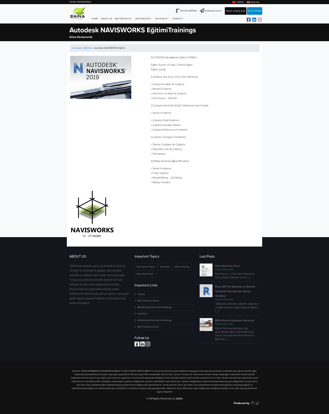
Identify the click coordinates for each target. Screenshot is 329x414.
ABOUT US (106, 18)
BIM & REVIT (161, 18)
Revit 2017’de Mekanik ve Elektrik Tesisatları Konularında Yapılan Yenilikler (235, 291)
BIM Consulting (182, 266)
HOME (95, 18)
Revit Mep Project (145, 274)
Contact (141, 294)
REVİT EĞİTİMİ (254, 11)
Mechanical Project (146, 266)
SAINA (179, 398)
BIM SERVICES (143, 18)
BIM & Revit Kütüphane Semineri (234, 320)
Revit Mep (165, 266)
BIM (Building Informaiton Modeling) (154, 307)
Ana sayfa (77, 48)
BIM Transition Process (148, 300)
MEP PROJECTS (123, 18)
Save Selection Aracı (227, 266)
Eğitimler (88, 48)
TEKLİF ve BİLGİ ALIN (235, 11)
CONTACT (177, 18)
